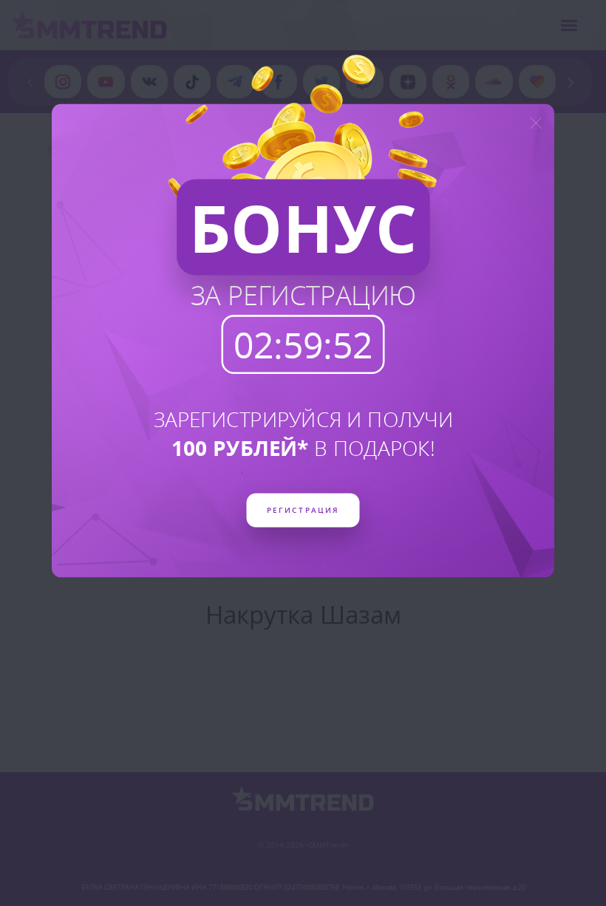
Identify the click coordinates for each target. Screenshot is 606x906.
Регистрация (303, 509)
